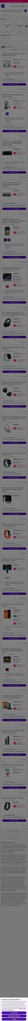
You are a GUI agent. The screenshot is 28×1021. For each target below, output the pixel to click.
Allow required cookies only (14, 1016)
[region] (14, 1009)
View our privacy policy (9, 1009)
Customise (14, 1019)
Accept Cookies (14, 1012)
